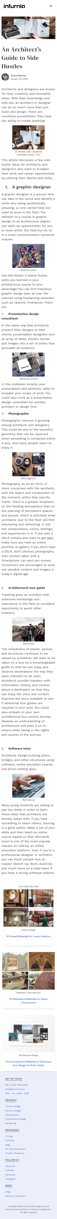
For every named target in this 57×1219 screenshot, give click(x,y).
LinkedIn (9, 1170)
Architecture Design (15, 1119)
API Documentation (15, 1149)
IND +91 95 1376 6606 (16, 1085)
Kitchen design (13, 1110)
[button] (50, 6)
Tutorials (9, 1140)
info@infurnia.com (15, 1089)
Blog (7, 1145)
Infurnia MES (12, 1115)
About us (10, 1166)
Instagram (10, 1179)
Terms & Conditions (15, 1196)
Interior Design (13, 1106)
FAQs (7, 1192)
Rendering (10, 1123)
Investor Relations (14, 1153)
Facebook (10, 1174)
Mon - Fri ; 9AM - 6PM (17, 1093)
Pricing (8, 1136)
